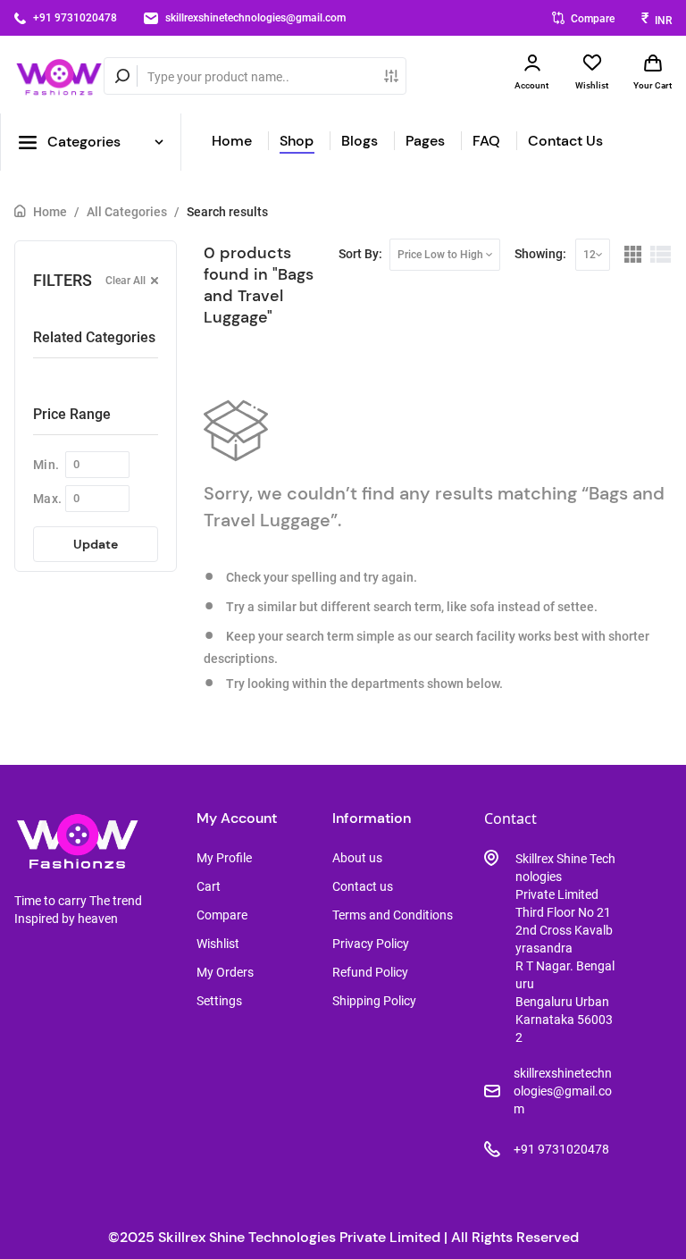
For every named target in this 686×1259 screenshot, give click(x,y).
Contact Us (565, 140)
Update (95, 544)
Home (232, 140)
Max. (47, 498)
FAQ (486, 140)
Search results (227, 212)
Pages (425, 140)
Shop (297, 140)
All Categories (127, 212)
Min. (46, 464)
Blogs (359, 140)
